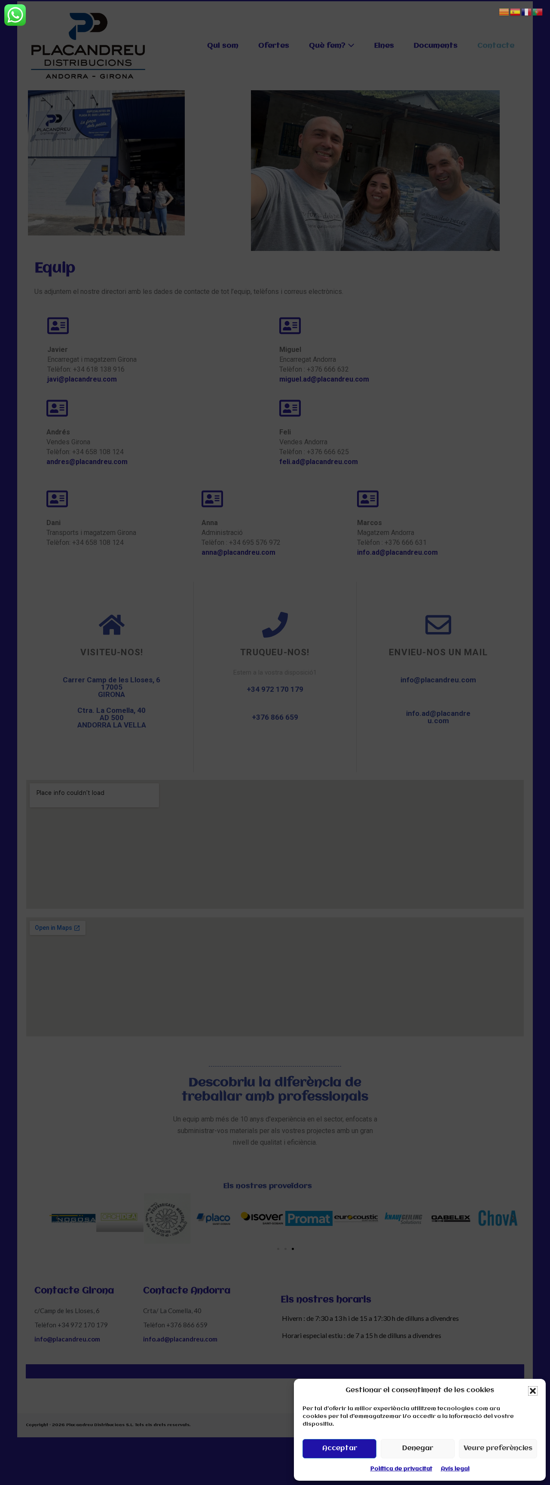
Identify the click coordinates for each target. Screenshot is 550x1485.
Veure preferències (498, 1448)
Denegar (417, 1448)
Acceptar (339, 1448)
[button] (533, 1391)
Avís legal (455, 1469)
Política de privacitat (401, 1469)
